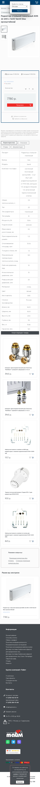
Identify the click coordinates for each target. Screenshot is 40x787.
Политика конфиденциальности (16, 642)
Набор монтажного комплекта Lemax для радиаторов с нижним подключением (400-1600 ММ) (19, 535)
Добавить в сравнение (20, 116)
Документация (18, 147)
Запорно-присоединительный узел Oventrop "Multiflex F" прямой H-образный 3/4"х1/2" (18, 409)
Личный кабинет (11, 635)
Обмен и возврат (11, 640)
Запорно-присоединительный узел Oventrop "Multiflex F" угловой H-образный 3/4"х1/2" (18, 368)
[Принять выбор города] (20, 10)
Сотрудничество (11, 680)
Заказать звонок (11, 711)
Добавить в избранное (21, 118)
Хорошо (20, 782)
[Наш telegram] (14, 742)
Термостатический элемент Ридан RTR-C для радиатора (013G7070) (18, 493)
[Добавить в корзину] (33, 374)
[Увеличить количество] (32, 88)
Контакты (9, 683)
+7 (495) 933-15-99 (12, 698)
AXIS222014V (6, 612)
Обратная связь (11, 658)
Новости (8, 663)
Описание (23, 143)
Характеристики (9, 143)
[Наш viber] (20, 742)
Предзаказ (20, 105)
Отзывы (5, 147)
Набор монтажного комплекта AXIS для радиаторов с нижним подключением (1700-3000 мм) (19, 451)
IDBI (34, 781)
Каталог (4, 8)
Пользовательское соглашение (16, 644)
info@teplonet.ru (11, 707)
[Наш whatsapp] (8, 742)
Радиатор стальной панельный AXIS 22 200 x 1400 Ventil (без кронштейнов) (19, 608)
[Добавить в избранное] (29, 374)
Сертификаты (10, 678)
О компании (10, 676)
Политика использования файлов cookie (19, 647)
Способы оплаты (11, 637)
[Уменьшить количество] (25, 88)
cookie (15, 774)
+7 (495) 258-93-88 (12, 702)
